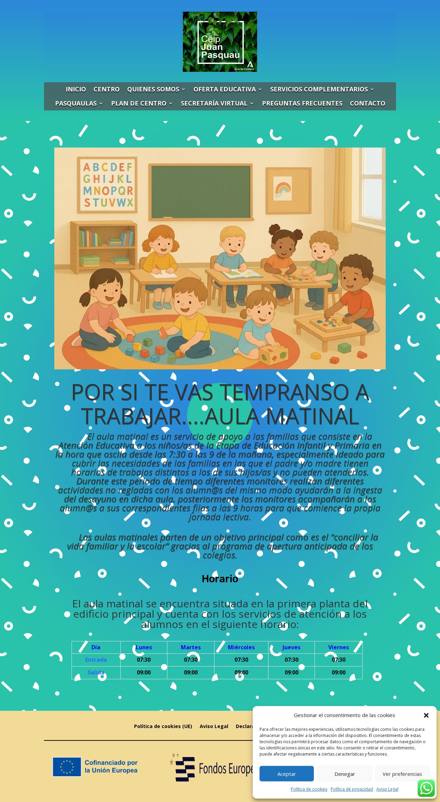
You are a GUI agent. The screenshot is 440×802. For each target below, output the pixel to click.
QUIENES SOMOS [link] (153, 89)
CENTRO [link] (107, 89)
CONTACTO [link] (367, 103)
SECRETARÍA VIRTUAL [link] (214, 103)
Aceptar (286, 773)
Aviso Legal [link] (387, 789)
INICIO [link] (76, 89)
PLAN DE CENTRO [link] (138, 103)
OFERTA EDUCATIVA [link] (225, 89)
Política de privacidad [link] (352, 789)
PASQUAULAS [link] (76, 103)
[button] (426, 715)
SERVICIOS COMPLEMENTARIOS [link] (319, 89)
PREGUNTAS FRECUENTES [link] (302, 103)
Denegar (344, 773)
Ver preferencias (402, 773)
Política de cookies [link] (309, 789)
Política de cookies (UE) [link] (163, 726)
